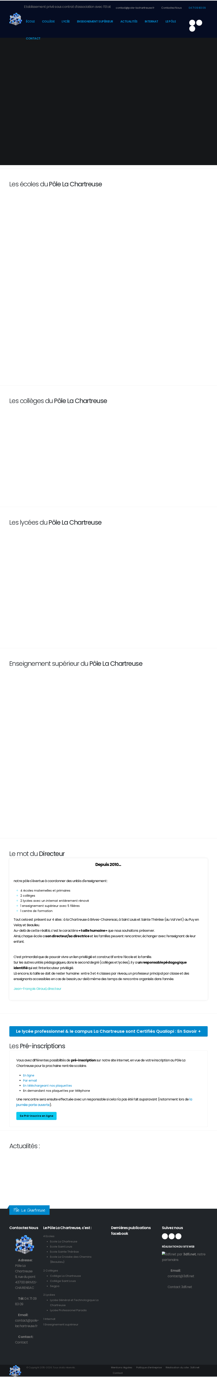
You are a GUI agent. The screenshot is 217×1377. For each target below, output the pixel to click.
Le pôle (171, 21)
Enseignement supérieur (95, 21)
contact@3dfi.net (181, 1276)
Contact (33, 38)
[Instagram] (199, 23)
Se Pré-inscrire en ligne (36, 1116)
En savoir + (32, 358)
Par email (30, 1080)
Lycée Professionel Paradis (68, 1310)
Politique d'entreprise (149, 1367)
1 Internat (49, 1319)
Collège (48, 21)
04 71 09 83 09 (197, 8)
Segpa (54, 1286)
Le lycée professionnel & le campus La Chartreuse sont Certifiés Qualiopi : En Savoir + (108, 1031)
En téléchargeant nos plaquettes (47, 1085)
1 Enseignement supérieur (60, 1324)
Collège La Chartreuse (65, 1276)
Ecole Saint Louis (61, 1246)
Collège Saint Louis (63, 1281)
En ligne (28, 1075)
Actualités (129, 21)
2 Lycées (49, 1295)
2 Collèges (50, 1270)
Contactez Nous (171, 8)
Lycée (66, 21)
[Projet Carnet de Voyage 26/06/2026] (182, 1160)
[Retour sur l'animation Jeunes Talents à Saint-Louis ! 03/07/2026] (83, 1160)
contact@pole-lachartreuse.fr (134, 8)
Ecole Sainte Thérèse (64, 1251)
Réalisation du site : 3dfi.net (182, 1367)
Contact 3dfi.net (180, 1286)
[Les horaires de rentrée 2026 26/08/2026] (32, 1160)
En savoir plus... (32, 765)
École (30, 21)
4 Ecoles (48, 1236)
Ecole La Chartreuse (63, 1241)
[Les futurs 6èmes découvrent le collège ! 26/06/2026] (134, 1160)
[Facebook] (192, 23)
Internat (151, 21)
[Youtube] (192, 29)
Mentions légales (121, 1367)
